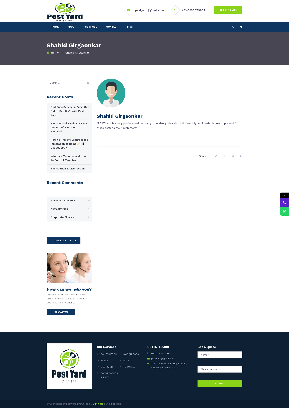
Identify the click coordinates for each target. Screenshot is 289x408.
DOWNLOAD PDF (63, 241)
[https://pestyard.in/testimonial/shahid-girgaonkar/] (232, 156)
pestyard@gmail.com (149, 10)
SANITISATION (109, 354)
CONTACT (112, 26)
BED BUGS (107, 367)
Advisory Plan (59, 208)
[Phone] (284, 202)
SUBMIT (220, 383)
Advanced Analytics (63, 200)
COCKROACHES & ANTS (109, 375)
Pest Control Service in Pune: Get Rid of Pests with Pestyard (69, 127)
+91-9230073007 (193, 10)
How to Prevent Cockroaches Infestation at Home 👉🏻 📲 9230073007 (69, 143)
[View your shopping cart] (240, 26)
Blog (130, 26)
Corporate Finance (62, 217)
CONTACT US (61, 312)
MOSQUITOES (131, 354)
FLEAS (104, 360)
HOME (55, 26)
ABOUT (72, 26)
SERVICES (91, 26)
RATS (126, 360)
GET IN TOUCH (227, 10)
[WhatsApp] (284, 211)
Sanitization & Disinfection (68, 168)
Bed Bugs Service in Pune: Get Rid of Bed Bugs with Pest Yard (70, 111)
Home (55, 52)
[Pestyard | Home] (65, 12)
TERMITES (129, 367)
